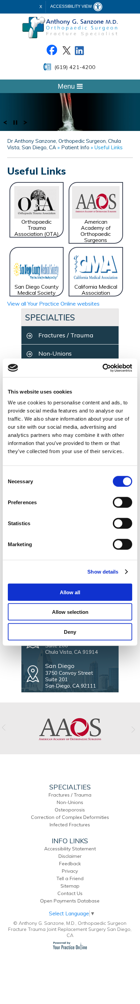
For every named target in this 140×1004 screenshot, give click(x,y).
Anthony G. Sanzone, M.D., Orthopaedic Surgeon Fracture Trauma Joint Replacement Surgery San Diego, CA (70, 929)
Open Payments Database (70, 901)
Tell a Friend (70, 878)
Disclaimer (70, 856)
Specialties (50, 317)
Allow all (70, 592)
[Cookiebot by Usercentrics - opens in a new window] (102, 367)
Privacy (70, 871)
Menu (67, 86)
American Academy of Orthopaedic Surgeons (96, 230)
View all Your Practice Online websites (53, 303)
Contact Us (70, 893)
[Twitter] (65, 49)
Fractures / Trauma (65, 335)
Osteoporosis (70, 810)
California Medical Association (95, 289)
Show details (102, 572)
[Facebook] (52, 49)
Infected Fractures (70, 825)
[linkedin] (79, 49)
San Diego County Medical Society (37, 289)
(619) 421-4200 (74, 67)
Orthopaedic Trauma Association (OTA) (36, 227)
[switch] (122, 502)
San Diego (59, 666)
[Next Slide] (25, 122)
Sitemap (70, 886)
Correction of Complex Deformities (70, 817)
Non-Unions (55, 353)
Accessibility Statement (70, 849)
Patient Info (76, 147)
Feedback (70, 864)
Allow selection (70, 612)
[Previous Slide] (5, 122)
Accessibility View (71, 6)
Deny (70, 631)
